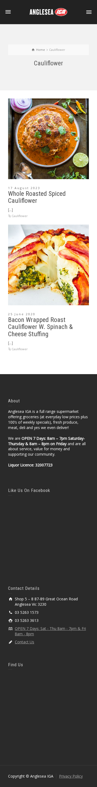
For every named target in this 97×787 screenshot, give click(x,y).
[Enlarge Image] (48, 138)
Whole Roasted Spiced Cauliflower (37, 197)
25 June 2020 (22, 314)
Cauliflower (20, 216)
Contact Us (24, 641)
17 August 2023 (24, 188)
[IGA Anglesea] (48, 11)
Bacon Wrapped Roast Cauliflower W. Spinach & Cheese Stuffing (40, 327)
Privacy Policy (71, 776)
